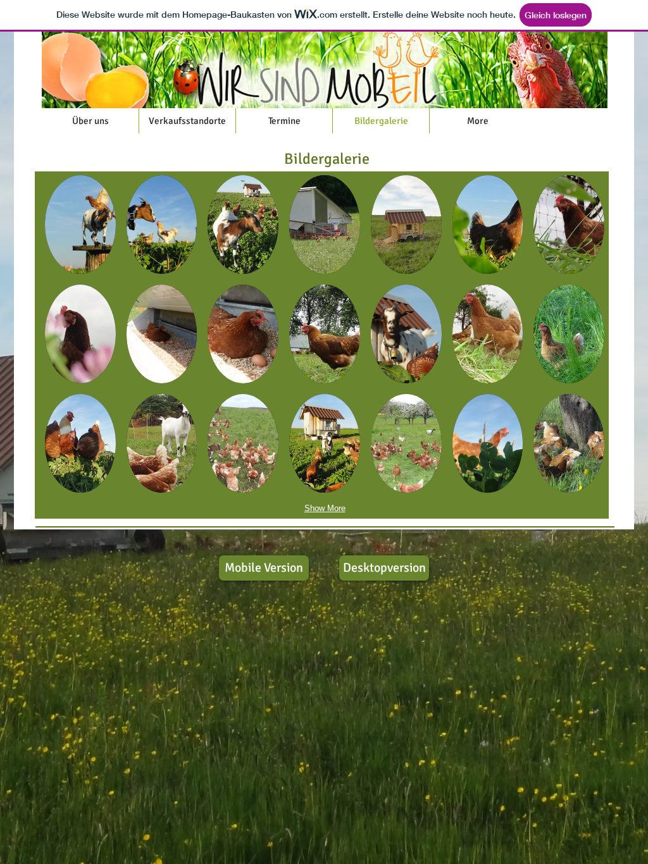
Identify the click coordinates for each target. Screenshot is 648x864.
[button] (80, 224)
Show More (325, 508)
